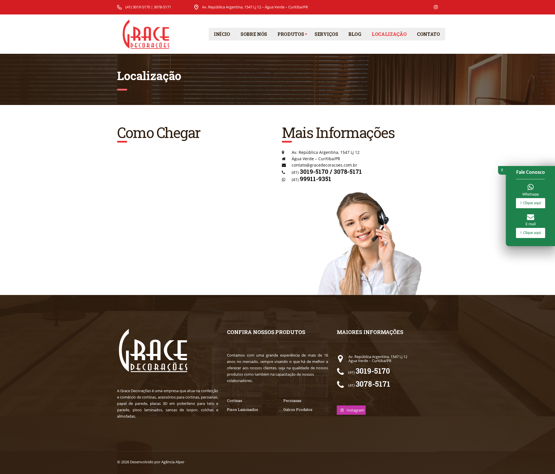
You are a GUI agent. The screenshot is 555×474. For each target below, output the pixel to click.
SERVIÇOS (326, 34)
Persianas (292, 400)
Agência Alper (172, 461)
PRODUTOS (291, 34)
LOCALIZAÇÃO (389, 34)
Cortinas (234, 400)
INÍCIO (222, 34)
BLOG (354, 34)
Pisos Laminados (242, 409)
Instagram (355, 410)
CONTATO (428, 34)
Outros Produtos (297, 409)
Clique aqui (532, 203)
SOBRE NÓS (253, 34)
